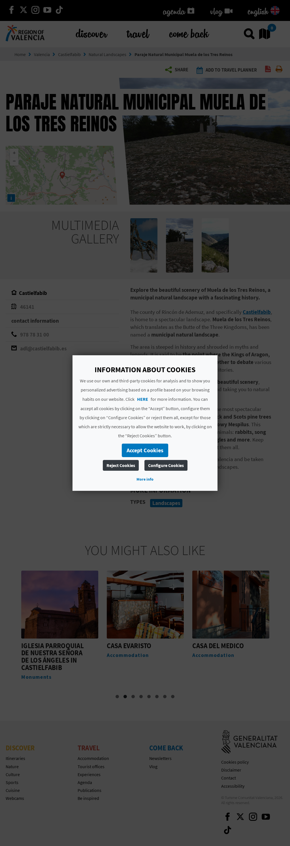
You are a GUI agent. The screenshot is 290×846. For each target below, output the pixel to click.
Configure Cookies (166, 465)
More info (145, 479)
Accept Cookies (145, 450)
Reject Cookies (120, 465)
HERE (142, 399)
